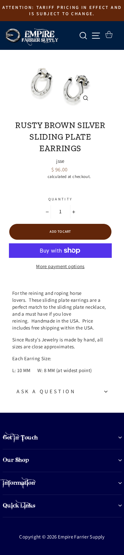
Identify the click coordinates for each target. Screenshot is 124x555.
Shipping (38, 176)
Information (19, 482)
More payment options (60, 266)
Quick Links (19, 505)
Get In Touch (20, 437)
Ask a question (46, 391)
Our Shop (16, 460)
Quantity (60, 199)
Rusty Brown (60, 114)
